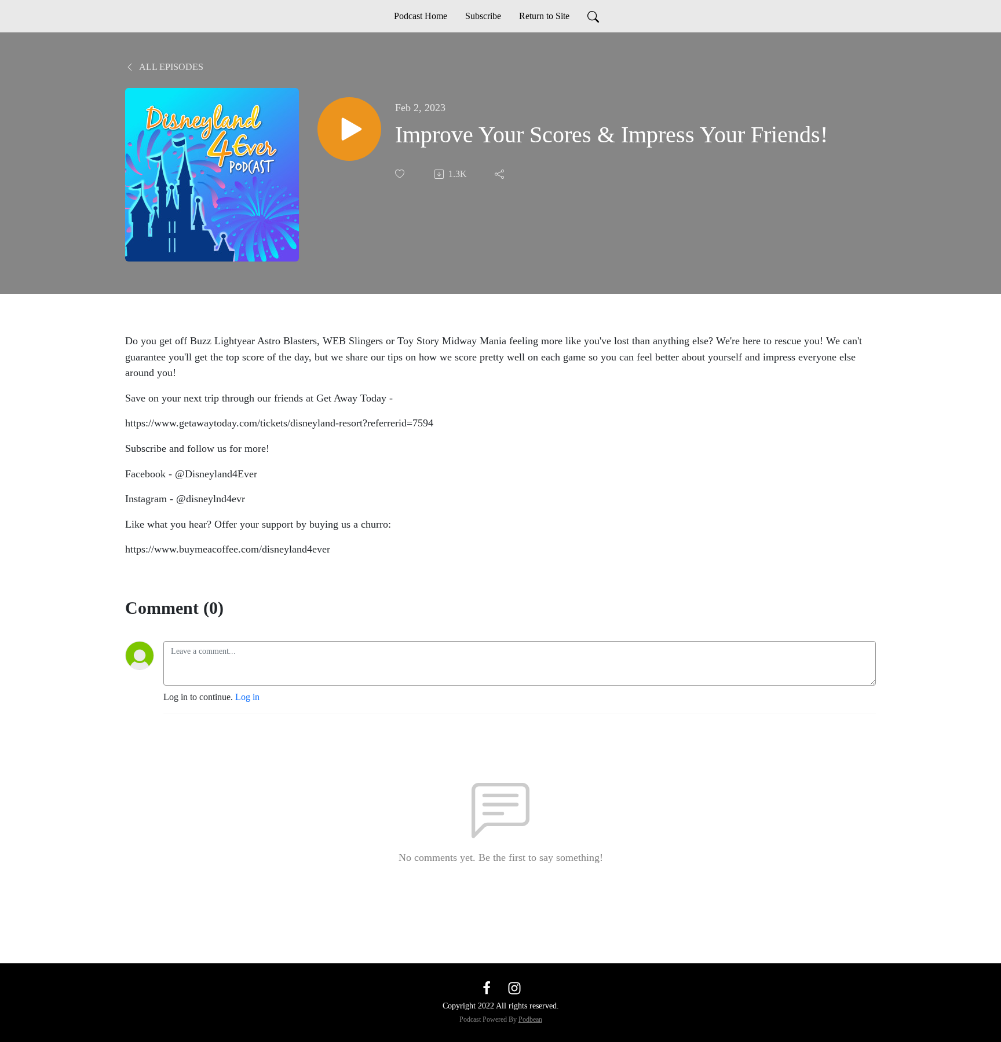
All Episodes (170, 67)
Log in (247, 697)
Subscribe (483, 16)
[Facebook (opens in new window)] (487, 987)
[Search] (593, 16)
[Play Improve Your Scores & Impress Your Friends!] (349, 129)
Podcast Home (420, 16)
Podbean (530, 1019)
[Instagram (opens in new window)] (514, 987)
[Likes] (401, 174)
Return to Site (544, 16)
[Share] (500, 174)
